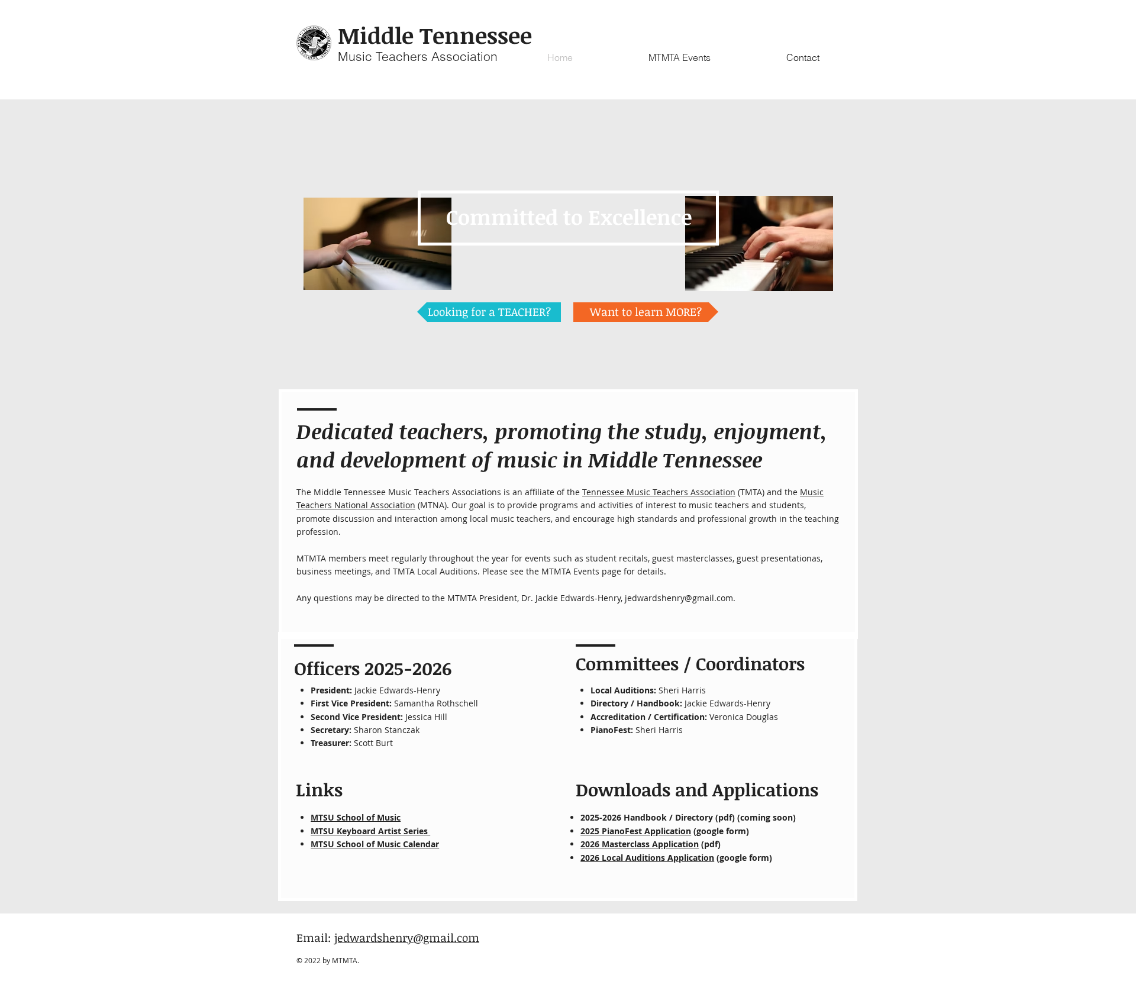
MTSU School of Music (356, 817)
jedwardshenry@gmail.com (679, 597)
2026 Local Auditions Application (647, 857)
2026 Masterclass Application (639, 844)
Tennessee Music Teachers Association (658, 492)
